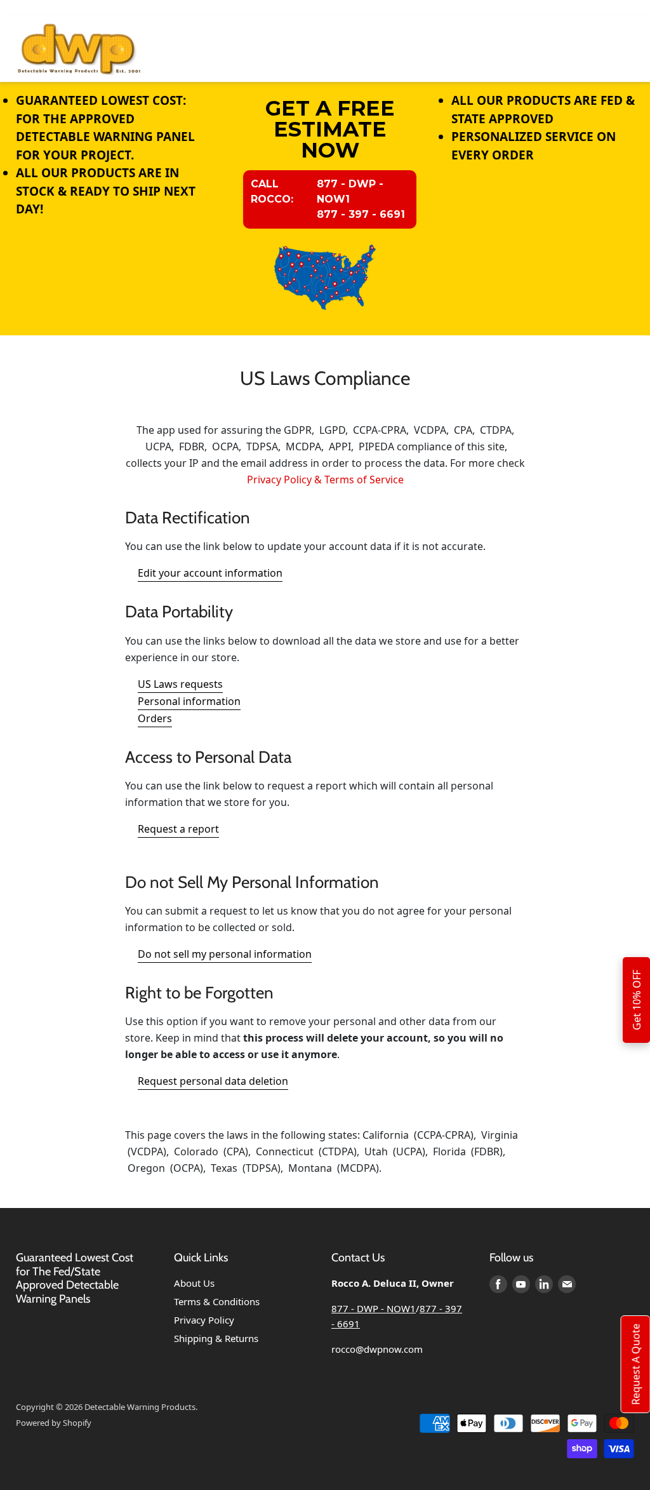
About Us (194, 1283)
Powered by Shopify (53, 1422)
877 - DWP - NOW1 (373, 1308)
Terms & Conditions (217, 1301)
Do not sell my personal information (225, 954)
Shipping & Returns (216, 1338)
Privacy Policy (204, 1319)
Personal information (189, 701)
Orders (155, 718)
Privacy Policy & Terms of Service (325, 480)
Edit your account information (210, 573)
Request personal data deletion (213, 1081)
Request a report (178, 829)
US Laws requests (180, 684)
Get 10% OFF (637, 1000)
